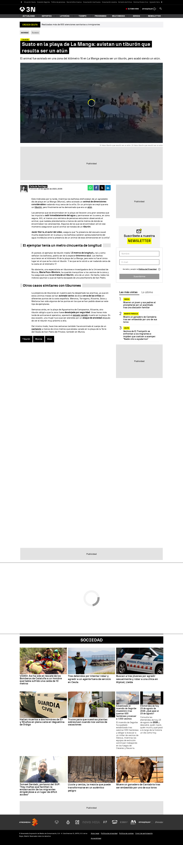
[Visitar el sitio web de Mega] (96, 822)
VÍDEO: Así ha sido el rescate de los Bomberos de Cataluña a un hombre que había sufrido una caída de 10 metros (41, 680)
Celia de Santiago (38, 186)
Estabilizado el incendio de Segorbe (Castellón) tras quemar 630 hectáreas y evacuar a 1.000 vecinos (126, 712)
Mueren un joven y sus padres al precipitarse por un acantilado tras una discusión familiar (139, 305)
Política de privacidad (109, 833)
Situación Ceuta (30, 2)
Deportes (47, 16)
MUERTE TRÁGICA (131, 314)
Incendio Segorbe (43, 2)
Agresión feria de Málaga (159, 2)
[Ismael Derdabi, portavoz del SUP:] (43, 769)
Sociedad (91, 640)
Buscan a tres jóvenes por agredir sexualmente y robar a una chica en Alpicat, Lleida (137, 679)
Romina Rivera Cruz (140, 2)
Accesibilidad (96, 838)
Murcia (38, 339)
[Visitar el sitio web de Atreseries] (105, 822)
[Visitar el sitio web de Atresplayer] (146, 822)
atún (89, 207)
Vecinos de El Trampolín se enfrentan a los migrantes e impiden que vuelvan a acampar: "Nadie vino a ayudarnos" (139, 335)
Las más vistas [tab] (128, 292)
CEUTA (126, 328)
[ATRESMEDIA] (28, 822)
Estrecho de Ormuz (125, 2)
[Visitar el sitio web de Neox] (77, 822)
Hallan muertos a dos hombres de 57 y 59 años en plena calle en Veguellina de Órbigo (42, 722)
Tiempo (82, 16)
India (126, 299)
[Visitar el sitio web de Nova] (87, 822)
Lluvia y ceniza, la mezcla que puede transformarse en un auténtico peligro (89, 787)
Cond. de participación (144, 833)
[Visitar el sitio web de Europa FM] (124, 822)
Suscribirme (139, 276)
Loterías (64, 16)
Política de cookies (126, 833)
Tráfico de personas (58, 2)
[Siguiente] (162, 2)
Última (133, 9)
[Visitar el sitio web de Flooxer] (159, 822)
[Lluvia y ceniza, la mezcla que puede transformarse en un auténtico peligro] (91, 769)
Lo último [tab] (147, 292)
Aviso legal (95, 833)
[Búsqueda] (160, 9)
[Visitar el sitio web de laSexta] (68, 822)
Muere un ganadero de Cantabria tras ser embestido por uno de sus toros (140, 319)
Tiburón (26, 339)
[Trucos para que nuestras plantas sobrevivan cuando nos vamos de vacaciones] (91, 704)
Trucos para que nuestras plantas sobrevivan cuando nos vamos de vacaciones (87, 722)
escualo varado (80, 315)
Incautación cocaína (109, 2)
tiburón (38, 207)
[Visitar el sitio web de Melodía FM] (133, 822)
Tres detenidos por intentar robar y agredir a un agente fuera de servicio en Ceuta (89, 679)
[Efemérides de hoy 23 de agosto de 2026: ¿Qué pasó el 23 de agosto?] (151, 697)
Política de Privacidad (148, 269)
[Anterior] (21, 2)
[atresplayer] (149, 9)
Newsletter (154, 16)
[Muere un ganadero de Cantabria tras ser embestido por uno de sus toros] (139, 769)
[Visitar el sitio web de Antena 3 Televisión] (59, 822)
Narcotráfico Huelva (74, 2)
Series (136, 16)
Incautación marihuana (91, 2)
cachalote (36, 329)
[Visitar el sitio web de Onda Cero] (115, 822)
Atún (49, 339)
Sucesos (35, 33)
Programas (100, 16)
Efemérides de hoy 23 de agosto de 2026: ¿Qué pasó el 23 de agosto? (149, 710)
